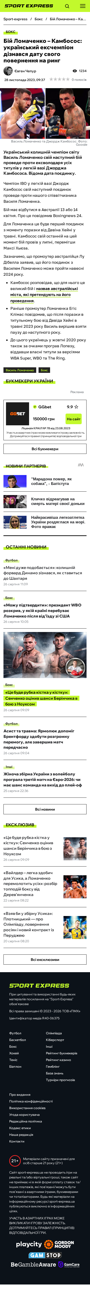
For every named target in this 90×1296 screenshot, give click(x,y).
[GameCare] (68, 1264)
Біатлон (15, 1066)
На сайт (74, 419)
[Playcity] (29, 1244)
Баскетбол (17, 1040)
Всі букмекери (45, 448)
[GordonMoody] (59, 1245)
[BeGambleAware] (33, 1265)
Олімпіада (54, 1033)
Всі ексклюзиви (45, 959)
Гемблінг (53, 1066)
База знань (54, 1073)
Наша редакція (21, 1135)
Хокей (14, 1053)
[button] (67, 7)
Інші (9, 767)
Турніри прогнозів (60, 1080)
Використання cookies (27, 1108)
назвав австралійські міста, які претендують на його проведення (44, 294)
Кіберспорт (55, 1040)
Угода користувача (24, 1115)
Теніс (13, 1060)
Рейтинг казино (58, 1060)
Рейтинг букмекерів (61, 1053)
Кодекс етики (20, 1128)
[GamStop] (45, 1255)
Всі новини (45, 809)
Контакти (16, 1141)
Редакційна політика (25, 1121)
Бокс (10, 32)
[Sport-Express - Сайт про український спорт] (26, 6)
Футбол (11, 560)
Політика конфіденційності (31, 1101)
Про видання (19, 1095)
